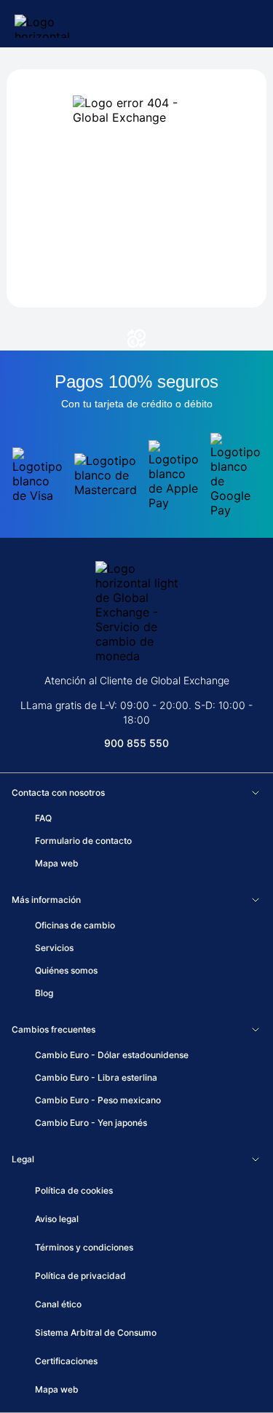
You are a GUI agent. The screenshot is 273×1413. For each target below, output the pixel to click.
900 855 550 (136, 743)
